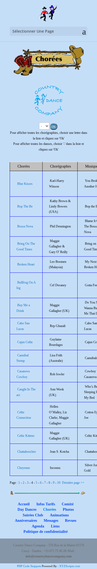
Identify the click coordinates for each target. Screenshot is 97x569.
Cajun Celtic (25, 342)
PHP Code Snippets (29, 566)
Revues (70, 521)
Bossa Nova (25, 226)
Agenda (38, 526)
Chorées (49, 509)
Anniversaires (26, 521)
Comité (68, 504)
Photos (68, 509)
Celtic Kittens (25, 436)
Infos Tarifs (45, 504)
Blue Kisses (25, 184)
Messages (51, 521)
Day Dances (27, 509)
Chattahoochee (26, 452)
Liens (55, 526)
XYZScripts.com (69, 566)
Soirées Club (33, 515)
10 (58, 483)
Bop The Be (25, 206)
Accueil (24, 504)
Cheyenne (23, 468)
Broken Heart (25, 264)
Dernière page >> (73, 483)
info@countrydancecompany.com (49, 556)
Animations (59, 515)
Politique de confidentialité (45, 532)
